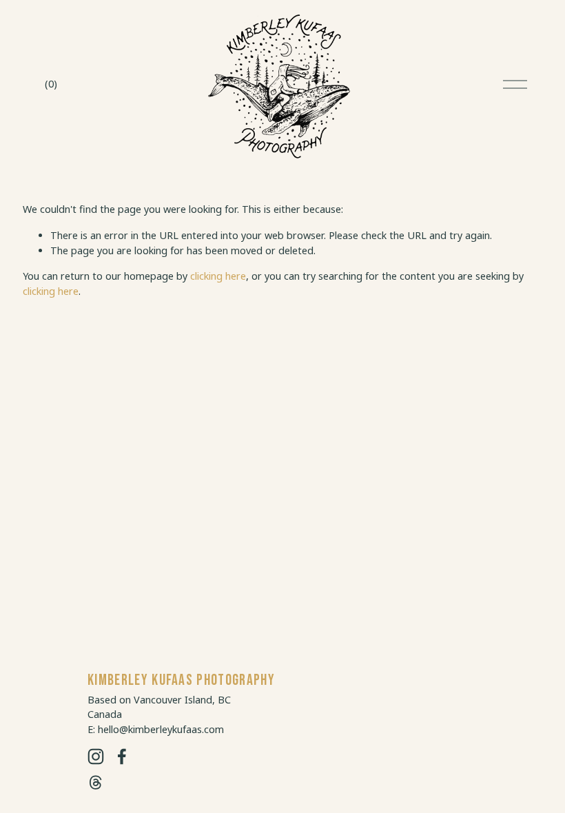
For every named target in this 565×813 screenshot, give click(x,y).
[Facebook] (122, 756)
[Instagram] (96, 756)
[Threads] (96, 782)
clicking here (218, 275)
